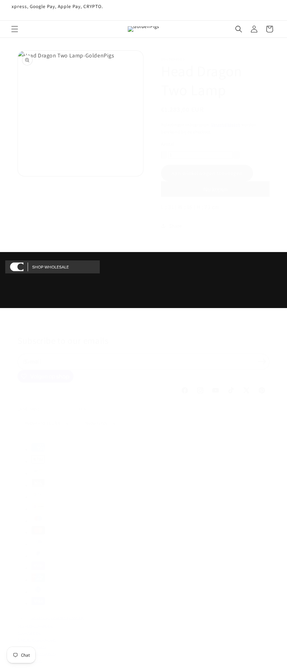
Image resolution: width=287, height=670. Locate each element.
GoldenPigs (40, 618)
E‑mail (33, 361)
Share (175, 226)
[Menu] (14, 29)
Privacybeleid (29, 632)
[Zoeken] (238, 29)
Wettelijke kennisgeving (37, 653)
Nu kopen (215, 190)
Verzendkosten (225, 124)
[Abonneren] (262, 361)
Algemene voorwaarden (37, 639)
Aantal (167, 144)
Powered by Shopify (67, 618)
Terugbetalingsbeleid (35, 625)
